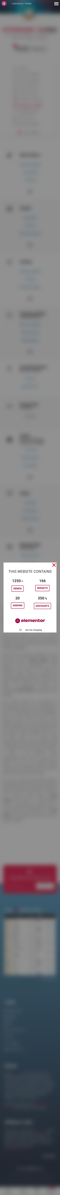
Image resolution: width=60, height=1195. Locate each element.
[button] (54, 565)
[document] (30, 597)
